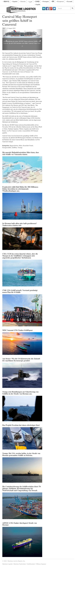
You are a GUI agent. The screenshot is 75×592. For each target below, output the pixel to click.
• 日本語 (36, 1)
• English (37, 4)
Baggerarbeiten (14, 145)
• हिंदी (52, 1)
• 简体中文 (6, 1)
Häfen (20, 145)
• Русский (69, 1)
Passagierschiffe (6, 147)
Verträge (20, 147)
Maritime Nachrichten (20, 564)
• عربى (30, 1)
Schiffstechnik (31, 564)
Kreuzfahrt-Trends (28, 145)
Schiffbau (14, 147)
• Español (14, 1)
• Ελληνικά (60, 1)
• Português (45, 1)
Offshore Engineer (41, 564)
